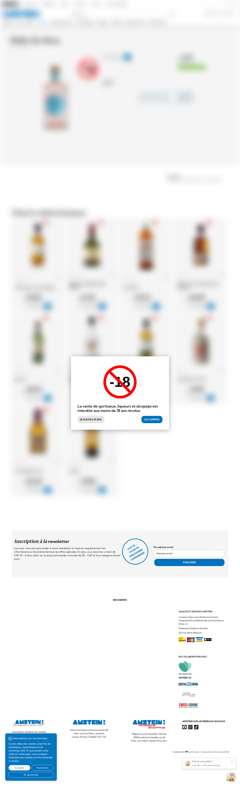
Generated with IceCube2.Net (215, 752)
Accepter (19, 767)
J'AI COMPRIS (152, 419)
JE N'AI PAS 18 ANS (91, 419)
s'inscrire (189, 562)
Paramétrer (43, 767)
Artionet (195, 752)
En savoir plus (31, 774)
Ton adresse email (163, 547)
